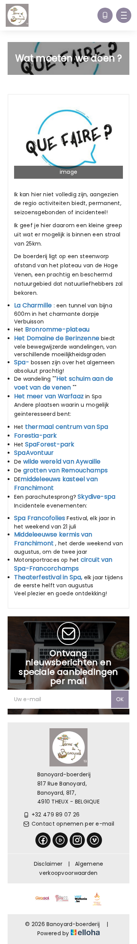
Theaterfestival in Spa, (48, 577)
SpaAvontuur (34, 452)
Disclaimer (48, 864)
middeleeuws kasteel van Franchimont (56, 483)
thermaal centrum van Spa (66, 426)
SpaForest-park (50, 444)
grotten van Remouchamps (65, 470)
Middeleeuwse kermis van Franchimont (53, 539)
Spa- (21, 362)
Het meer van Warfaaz (49, 396)
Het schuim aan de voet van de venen (63, 383)
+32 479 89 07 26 (56, 814)
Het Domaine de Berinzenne (56, 338)
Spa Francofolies (39, 518)
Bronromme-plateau (57, 329)
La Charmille (33, 305)
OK (120, 699)
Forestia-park (35, 435)
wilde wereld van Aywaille (62, 461)
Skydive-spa (96, 496)
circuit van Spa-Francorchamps (63, 564)
